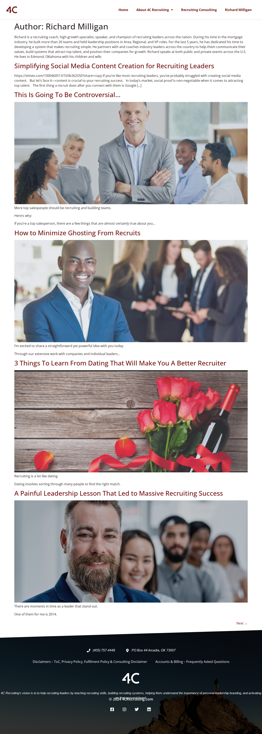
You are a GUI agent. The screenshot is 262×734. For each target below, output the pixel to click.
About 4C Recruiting (152, 10)
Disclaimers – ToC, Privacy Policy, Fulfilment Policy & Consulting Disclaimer (90, 661)
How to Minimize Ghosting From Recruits (77, 232)
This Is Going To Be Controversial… (67, 94)
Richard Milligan (238, 10)
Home (123, 10)
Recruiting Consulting (199, 10)
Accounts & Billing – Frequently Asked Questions (192, 661)
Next (242, 623)
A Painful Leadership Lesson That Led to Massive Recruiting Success (118, 493)
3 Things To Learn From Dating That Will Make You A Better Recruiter (120, 363)
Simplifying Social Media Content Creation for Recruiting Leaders (114, 65)
